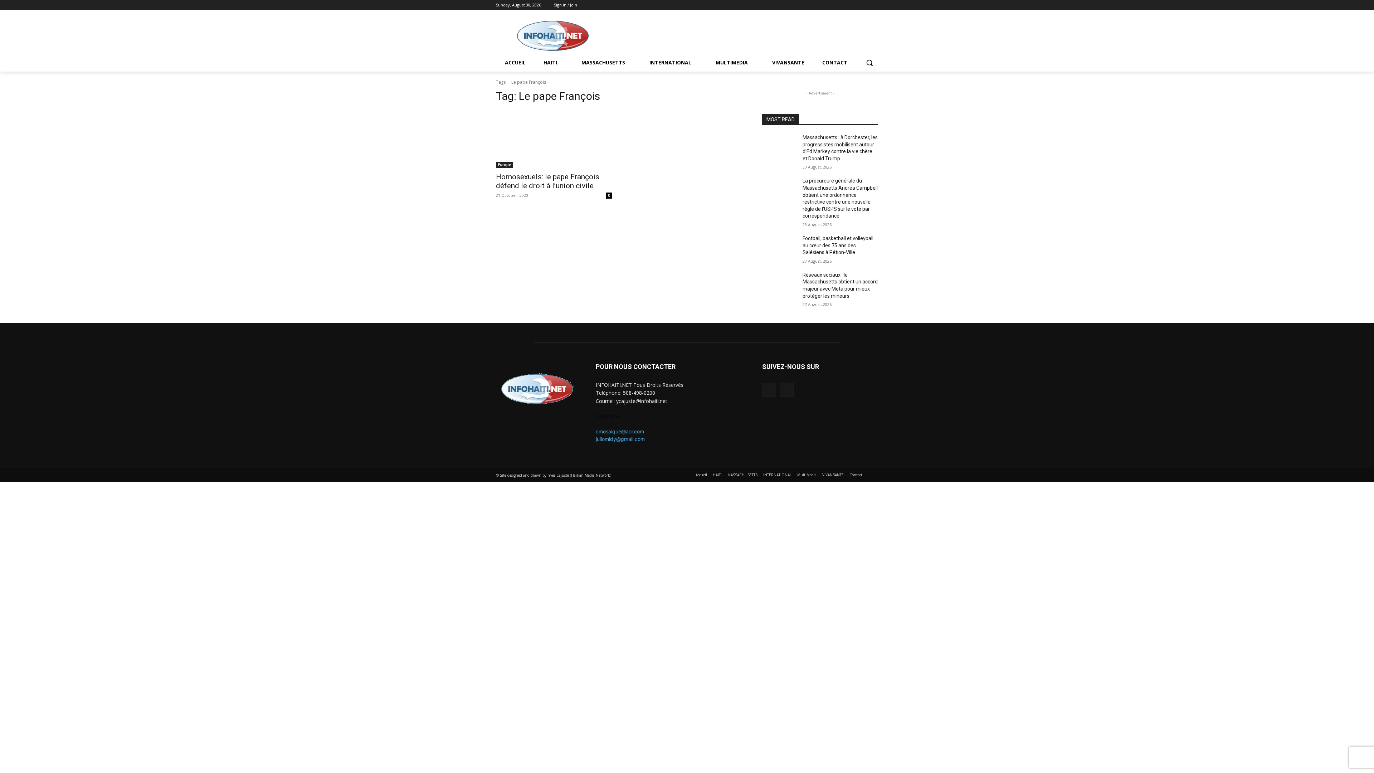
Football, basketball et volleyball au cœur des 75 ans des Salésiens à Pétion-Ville (838, 245)
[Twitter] (874, 5)
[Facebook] (864, 5)
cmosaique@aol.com (620, 431)
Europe (504, 164)
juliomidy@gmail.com (620, 439)
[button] (869, 62)
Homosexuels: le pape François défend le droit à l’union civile (547, 181)
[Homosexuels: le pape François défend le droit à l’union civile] (554, 139)
